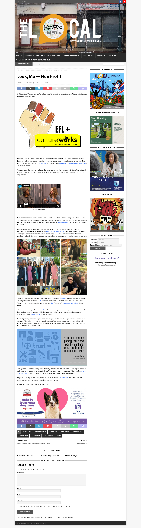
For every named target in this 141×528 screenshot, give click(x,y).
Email (19, 494)
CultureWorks (63, 378)
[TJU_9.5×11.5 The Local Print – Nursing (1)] (107, 190)
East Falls (53, 432)
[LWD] (52, 423)
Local (39, 301)
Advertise (101, 55)
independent (77, 432)
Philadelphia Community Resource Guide (33, 60)
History (39, 55)
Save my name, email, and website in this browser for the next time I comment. (45, 506)
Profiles (28, 55)
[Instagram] (120, 2)
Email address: (95, 245)
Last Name (93, 242)
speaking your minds (70, 303)
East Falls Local (39, 83)
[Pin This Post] (47, 88)
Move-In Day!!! (71, 456)
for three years (63, 222)
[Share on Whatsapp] (74, 88)
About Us (111, 55)
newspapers (23, 436)
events (42, 310)
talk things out (35, 314)
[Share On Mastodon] (82, 88)
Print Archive (88, 55)
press (59, 436)
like (51, 303)
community (27, 432)
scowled (63, 298)
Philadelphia (48, 436)
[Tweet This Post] (30, 88)
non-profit (35, 436)
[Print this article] (65, 88)
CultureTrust (41, 163)
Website (20, 500)
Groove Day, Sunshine (50, 456)
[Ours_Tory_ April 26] (107, 230)
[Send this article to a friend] (56, 88)
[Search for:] (113, 64)
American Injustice (72, 55)
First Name (93, 239)
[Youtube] (124, 2)
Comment (20, 473)
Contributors (53, 55)
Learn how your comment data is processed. (59, 517)
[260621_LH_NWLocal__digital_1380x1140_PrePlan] (107, 142)
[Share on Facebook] (21, 88)
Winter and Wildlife (25, 456)
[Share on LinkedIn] (39, 88)
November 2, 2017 (25, 83)
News (18, 55)
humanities (65, 432)
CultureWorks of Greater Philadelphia (72, 163)
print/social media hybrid (55, 231)
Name (19, 488)
